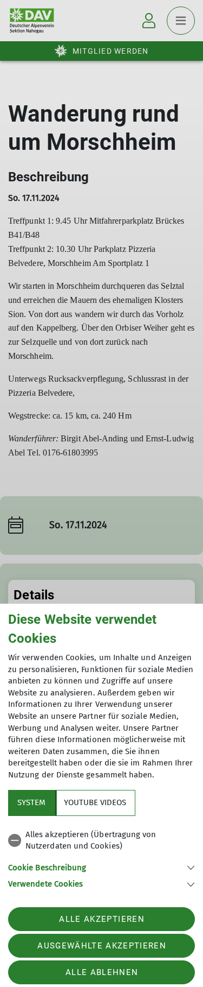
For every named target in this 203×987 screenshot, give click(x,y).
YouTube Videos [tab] (95, 802)
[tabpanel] (101, 857)
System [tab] (31, 802)
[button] (101, 866)
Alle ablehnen (102, 972)
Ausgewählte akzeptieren (101, 946)
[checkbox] (101, 841)
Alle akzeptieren (101, 919)
